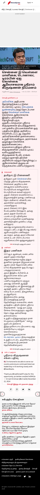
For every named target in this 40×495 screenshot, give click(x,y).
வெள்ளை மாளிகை (19, 112)
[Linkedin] (29, 390)
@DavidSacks (9, 369)
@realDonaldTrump (20, 374)
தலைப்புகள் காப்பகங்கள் (25, 472)
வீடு (3, 9)
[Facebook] (11, 390)
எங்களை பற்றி (7, 459)
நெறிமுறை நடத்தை (9, 469)
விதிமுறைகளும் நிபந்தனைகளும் (14, 463)
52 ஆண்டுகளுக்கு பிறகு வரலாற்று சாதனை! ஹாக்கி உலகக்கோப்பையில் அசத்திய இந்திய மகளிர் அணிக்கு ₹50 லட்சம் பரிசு (18, 417)
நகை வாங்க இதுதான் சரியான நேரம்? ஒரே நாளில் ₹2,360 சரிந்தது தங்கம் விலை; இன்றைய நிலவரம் (18, 406)
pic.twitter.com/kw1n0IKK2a (24, 377)
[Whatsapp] (17, 390)
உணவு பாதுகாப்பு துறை (12, 433)
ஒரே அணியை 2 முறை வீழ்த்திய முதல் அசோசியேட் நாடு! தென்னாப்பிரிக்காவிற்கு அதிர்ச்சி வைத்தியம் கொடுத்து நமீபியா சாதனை (19, 440)
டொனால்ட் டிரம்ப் (12, 337)
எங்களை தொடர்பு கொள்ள (12, 466)
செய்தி (8, 9)
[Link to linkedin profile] (29, 476)
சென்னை (22, 179)
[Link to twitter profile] (24, 476)
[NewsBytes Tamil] (14, 2)
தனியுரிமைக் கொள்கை (24, 459)
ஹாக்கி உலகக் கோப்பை (12, 422)
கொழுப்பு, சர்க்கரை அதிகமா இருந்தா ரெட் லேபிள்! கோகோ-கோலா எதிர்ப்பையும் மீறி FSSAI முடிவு (18, 429)
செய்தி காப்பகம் (8, 472)
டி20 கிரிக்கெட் (8, 445)
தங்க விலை (7, 410)
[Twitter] (23, 390)
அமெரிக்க (7, 102)
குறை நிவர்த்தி (24, 469)
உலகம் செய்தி (18, 9)
